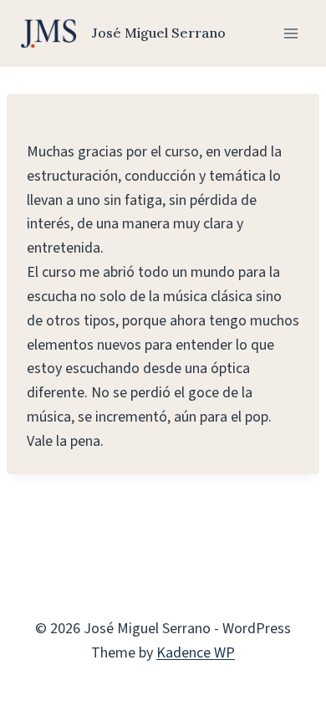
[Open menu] (290, 33)
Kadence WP (195, 652)
